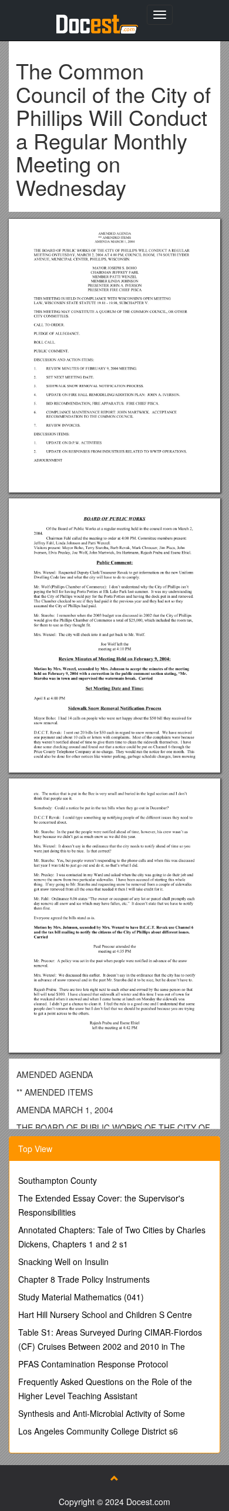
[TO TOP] (114, 1478)
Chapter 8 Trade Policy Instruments (84, 1279)
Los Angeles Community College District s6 (98, 1431)
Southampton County (57, 1180)
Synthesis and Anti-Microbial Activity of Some (101, 1413)
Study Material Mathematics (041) (81, 1297)
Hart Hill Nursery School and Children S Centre (105, 1314)
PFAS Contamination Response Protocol (93, 1364)
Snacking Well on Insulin (63, 1261)
